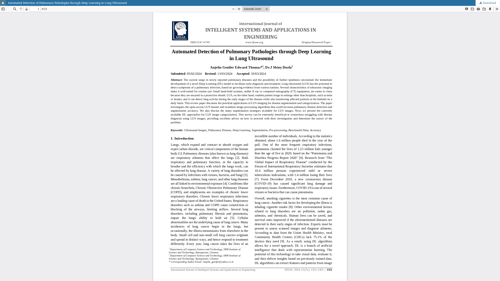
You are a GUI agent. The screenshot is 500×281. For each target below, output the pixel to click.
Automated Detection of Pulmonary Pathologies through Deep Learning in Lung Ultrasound (67, 3)
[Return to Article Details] (3, 3)
